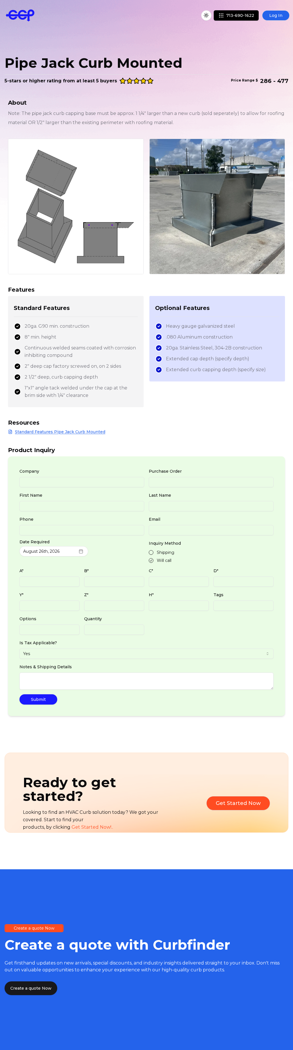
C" (151, 570)
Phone (26, 519)
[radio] (151, 552)
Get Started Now (238, 803)
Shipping (165, 552)
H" (151, 594)
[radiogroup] (211, 556)
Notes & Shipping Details (45, 666)
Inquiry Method (165, 543)
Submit (38, 699)
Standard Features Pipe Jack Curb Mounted (60, 431)
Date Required (34, 542)
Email (154, 519)
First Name (30, 495)
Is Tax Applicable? (38, 642)
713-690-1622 (240, 15)
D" (215, 570)
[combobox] (146, 654)
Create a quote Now (31, 988)
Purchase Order (165, 471)
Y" (21, 594)
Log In (275, 15)
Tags (218, 594)
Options (27, 618)
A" (21, 570)
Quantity (93, 618)
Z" (86, 594)
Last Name (160, 495)
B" (86, 570)
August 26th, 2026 (41, 551)
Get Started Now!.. (92, 827)
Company (29, 471)
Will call (164, 560)
